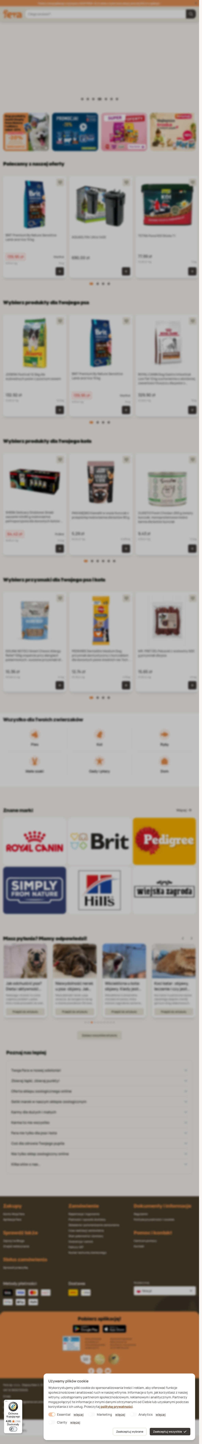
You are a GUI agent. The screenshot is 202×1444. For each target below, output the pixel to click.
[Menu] (6, 1402)
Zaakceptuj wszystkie (167, 1431)
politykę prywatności (117, 1406)
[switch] (13, 1429)
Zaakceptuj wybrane (129, 1431)
